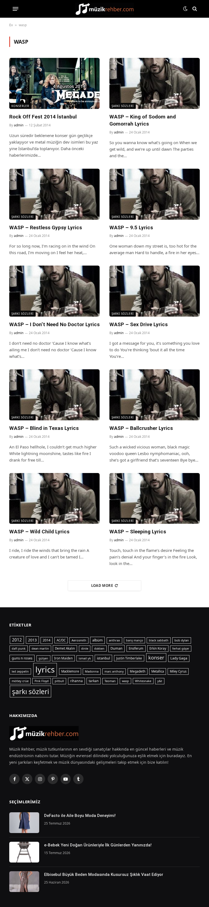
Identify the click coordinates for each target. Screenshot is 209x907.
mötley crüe (20, 681)
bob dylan (181, 640)
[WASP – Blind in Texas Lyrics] (54, 394)
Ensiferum (136, 648)
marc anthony (114, 671)
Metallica (157, 671)
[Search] (194, 9)
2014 (46, 640)
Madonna (92, 671)
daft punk (19, 648)
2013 (32, 640)
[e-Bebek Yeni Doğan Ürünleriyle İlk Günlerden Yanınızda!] (24, 852)
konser (156, 657)
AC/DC (61, 640)
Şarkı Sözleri (123, 106)
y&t (159, 681)
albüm (97, 640)
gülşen (43, 658)
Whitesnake (143, 681)
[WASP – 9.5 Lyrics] (154, 194)
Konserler (20, 106)
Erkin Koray (157, 648)
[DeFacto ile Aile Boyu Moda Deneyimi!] (24, 822)
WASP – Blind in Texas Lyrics (44, 428)
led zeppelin (20, 671)
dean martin (40, 648)
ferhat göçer (180, 648)
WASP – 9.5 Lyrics (131, 227)
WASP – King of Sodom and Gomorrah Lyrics (142, 120)
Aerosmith (79, 640)
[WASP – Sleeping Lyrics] (154, 498)
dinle (84, 648)
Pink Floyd (42, 681)
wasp (125, 681)
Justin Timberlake (129, 658)
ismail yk (85, 658)
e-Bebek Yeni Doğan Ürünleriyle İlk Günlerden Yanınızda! (98, 845)
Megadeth (137, 671)
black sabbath (158, 640)
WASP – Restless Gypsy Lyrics (45, 227)
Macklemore (70, 671)
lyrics (45, 669)
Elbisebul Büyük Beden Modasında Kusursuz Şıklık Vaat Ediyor (103, 874)
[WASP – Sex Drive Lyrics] (154, 291)
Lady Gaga (178, 658)
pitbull (59, 681)
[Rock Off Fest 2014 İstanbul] (54, 83)
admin (18, 125)
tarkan (94, 681)
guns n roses (22, 658)
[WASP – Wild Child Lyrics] (54, 498)
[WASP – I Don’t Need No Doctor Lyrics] (54, 291)
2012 (17, 640)
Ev (11, 25)
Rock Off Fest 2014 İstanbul (43, 117)
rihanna (76, 681)
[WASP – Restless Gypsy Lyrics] (54, 194)
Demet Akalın (65, 648)
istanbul (103, 658)
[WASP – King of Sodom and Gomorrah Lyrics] (154, 83)
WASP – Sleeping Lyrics (137, 531)
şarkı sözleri (30, 691)
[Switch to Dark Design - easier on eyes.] (185, 8)
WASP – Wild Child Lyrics (39, 531)
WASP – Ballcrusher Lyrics (141, 428)
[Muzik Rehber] (104, 9)
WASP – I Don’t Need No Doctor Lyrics (54, 324)
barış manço (134, 640)
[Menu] (16, 9)
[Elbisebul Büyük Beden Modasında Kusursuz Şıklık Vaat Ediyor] (24, 881)
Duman (116, 648)
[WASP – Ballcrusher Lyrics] (154, 394)
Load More (102, 585)
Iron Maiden (63, 658)
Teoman (110, 681)
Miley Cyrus (178, 671)
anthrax (114, 640)
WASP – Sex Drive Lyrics (138, 324)
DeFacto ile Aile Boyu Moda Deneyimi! (80, 815)
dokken (99, 648)
